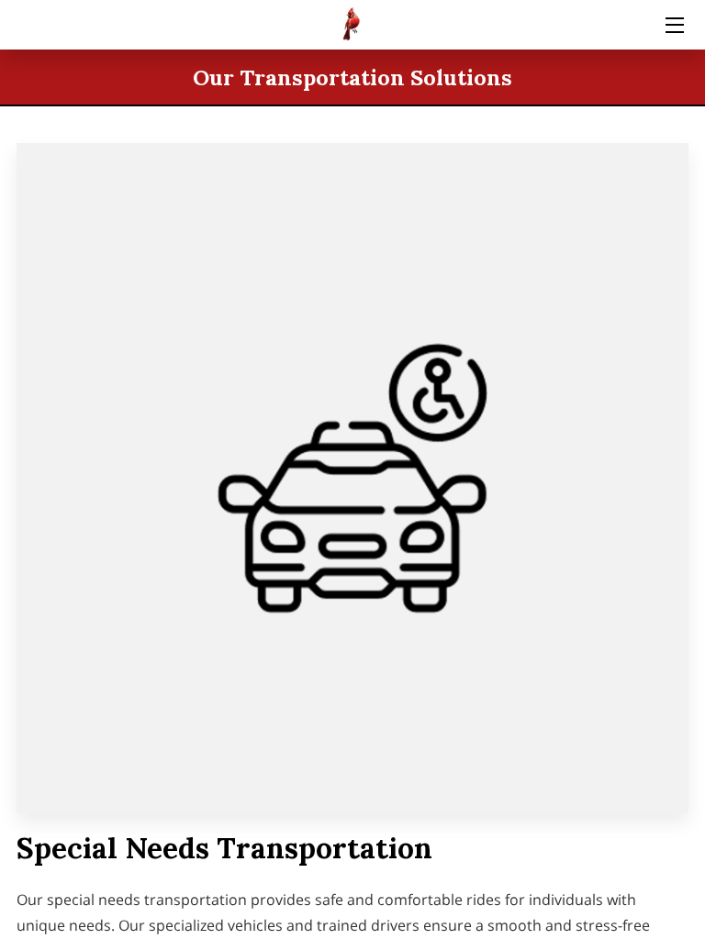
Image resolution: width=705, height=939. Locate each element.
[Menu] (673, 25)
